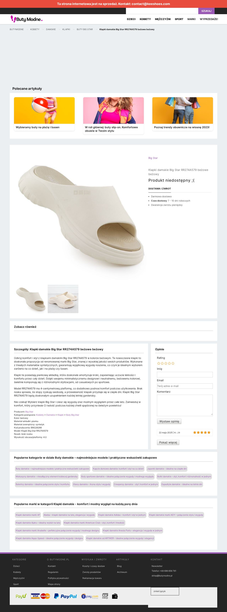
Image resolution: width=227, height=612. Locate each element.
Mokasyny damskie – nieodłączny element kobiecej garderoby (47, 476)
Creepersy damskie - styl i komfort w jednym (136, 484)
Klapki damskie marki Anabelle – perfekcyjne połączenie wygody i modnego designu (57, 530)
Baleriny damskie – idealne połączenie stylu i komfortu (43, 484)
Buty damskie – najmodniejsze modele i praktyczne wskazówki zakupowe (52, 468)
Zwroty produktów (91, 572)
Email (160, 380)
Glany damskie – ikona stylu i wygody (91, 484)
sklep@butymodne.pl (162, 575)
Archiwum (122, 572)
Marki (191, 19)
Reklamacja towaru (92, 578)
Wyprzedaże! (209, 19)
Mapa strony (54, 584)
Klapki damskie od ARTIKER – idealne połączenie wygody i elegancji (120, 538)
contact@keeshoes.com (151, 4)
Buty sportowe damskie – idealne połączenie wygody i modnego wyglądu (117, 476)
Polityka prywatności (58, 578)
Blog (119, 566)
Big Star (153, 157)
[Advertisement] (113, 59)
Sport (16, 584)
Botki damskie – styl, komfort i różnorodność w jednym (184, 476)
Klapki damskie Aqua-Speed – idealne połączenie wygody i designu (49, 538)
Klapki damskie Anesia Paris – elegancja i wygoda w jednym (132, 530)
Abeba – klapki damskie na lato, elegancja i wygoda (69, 515)
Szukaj (206, 10)
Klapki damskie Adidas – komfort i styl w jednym (122, 515)
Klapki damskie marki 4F (28, 515)
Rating (161, 357)
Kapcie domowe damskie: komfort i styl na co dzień (118, 468)
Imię (159, 368)
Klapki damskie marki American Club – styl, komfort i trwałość (94, 522)
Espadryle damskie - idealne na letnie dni (182, 484)
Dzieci (16, 566)
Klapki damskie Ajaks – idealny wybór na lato (38, 522)
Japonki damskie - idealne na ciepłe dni (167, 468)
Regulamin (53, 572)
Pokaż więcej (168, 442)
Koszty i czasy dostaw (93, 566)
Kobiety (17, 572)
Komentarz (163, 391)
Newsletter (157, 566)
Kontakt (52, 566)
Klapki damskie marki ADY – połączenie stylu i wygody (176, 515)
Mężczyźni (18, 578)
